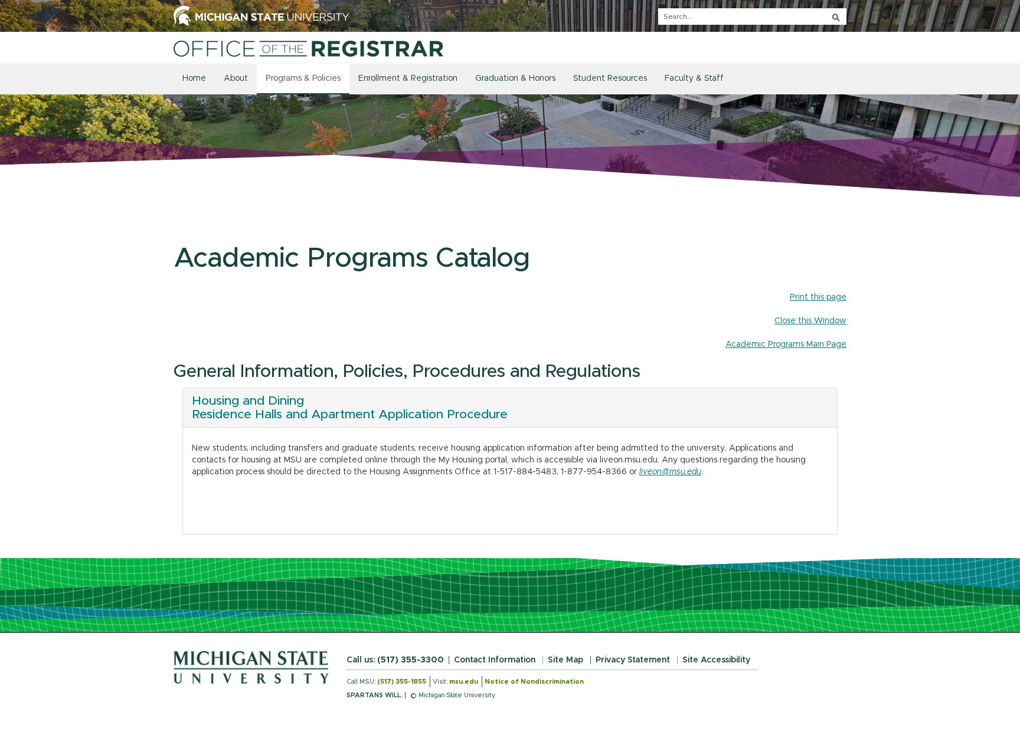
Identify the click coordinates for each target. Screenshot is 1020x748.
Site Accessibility (716, 660)
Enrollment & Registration (407, 78)
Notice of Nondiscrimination (534, 681)
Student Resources (610, 78)
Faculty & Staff (694, 78)
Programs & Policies (303, 78)
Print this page (818, 297)
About (236, 78)
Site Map (565, 660)
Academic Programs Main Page (785, 344)
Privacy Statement (633, 660)
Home (194, 78)
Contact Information (494, 660)
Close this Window (810, 321)
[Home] (308, 48)
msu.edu (463, 681)
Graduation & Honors (515, 78)
